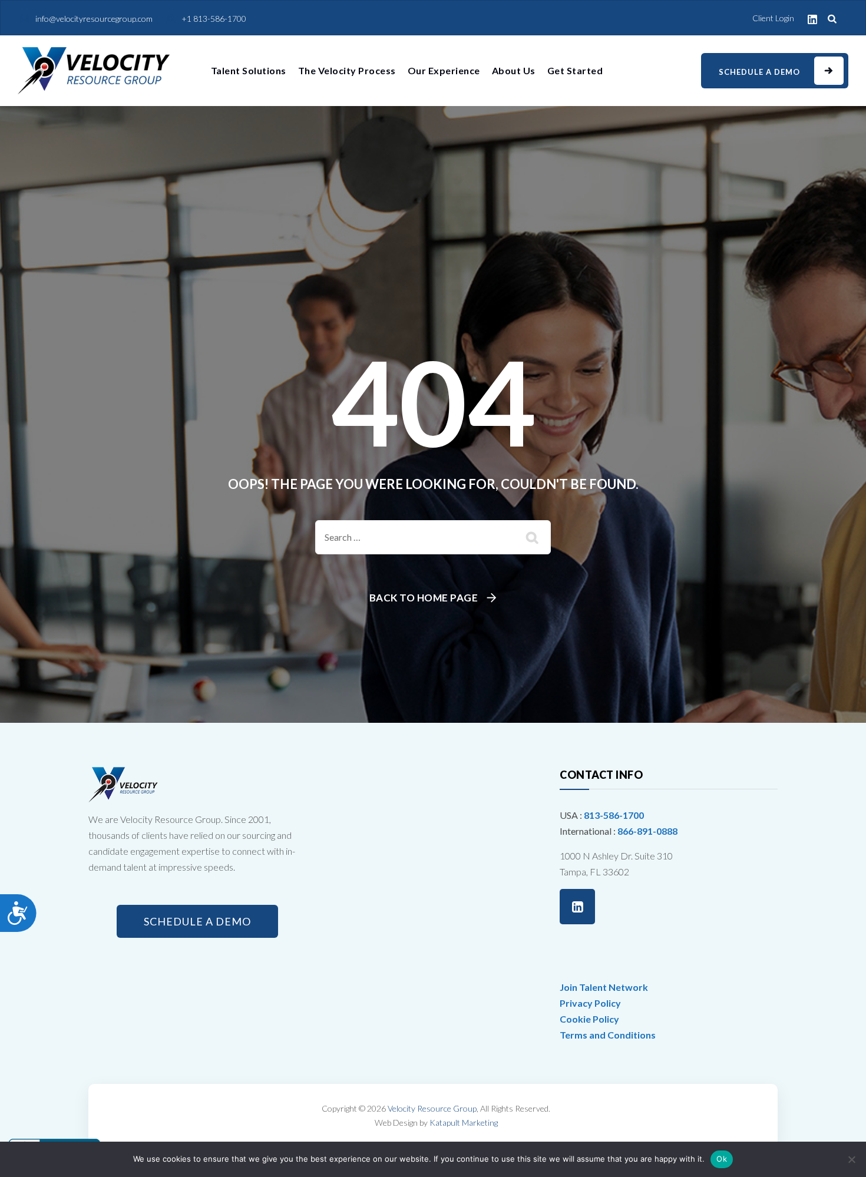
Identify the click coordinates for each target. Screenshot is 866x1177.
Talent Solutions (248, 70)
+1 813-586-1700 (213, 19)
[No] (851, 1159)
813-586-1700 (614, 815)
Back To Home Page (423, 597)
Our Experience (444, 70)
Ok (721, 1158)
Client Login (773, 18)
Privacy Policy (590, 1003)
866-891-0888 (647, 831)
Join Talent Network (604, 987)
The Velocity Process (347, 70)
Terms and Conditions (608, 1034)
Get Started (575, 70)
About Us (514, 70)
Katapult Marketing (463, 1123)
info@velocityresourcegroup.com (94, 19)
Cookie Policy (589, 1018)
